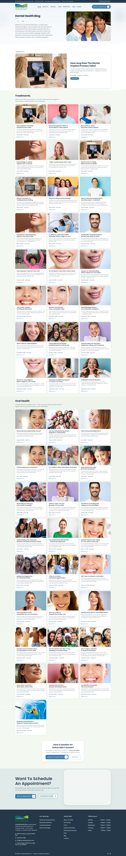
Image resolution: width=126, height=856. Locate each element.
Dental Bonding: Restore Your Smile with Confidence (90, 308)
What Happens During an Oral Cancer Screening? (25, 504)
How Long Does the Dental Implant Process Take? (85, 64)
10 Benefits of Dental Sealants (90, 380)
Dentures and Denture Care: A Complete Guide (56, 308)
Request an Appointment (55, 757)
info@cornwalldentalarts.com (25, 840)
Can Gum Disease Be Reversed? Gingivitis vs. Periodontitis (59, 432)
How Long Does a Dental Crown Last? (28, 271)
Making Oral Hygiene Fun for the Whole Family (24, 577)
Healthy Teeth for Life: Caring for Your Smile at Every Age (90, 540)
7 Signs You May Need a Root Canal (60, 162)
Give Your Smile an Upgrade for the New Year (57, 613)
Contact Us (75, 757)
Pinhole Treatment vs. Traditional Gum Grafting (25, 199)
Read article (75, 78)
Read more (19, 137)
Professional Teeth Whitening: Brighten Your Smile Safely (26, 235)
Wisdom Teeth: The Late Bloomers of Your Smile (56, 504)
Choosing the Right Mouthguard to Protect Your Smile (59, 380)
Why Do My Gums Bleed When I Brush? (29, 431)
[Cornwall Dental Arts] (21, 7)
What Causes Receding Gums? (91, 431)
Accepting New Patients (104, 1)
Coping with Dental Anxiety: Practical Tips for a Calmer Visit (59, 344)
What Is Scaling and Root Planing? (60, 198)
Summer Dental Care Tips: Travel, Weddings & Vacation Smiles (59, 649)
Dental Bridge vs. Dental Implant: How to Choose (24, 163)
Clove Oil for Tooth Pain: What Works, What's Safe (25, 686)
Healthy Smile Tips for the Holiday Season (94, 612)
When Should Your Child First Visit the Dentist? (88, 468)
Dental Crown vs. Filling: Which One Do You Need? (89, 163)
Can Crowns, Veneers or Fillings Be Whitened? (24, 308)
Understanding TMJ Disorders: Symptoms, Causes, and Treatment (92, 344)
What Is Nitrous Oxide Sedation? (27, 343)
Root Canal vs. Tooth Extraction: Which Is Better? (90, 126)
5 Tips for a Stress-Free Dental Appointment (57, 577)
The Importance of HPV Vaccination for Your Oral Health (27, 613)
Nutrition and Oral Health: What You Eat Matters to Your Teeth (27, 649)
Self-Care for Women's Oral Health (92, 576)
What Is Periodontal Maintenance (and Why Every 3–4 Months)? (92, 199)
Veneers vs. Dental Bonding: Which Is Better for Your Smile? (91, 272)
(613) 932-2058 (21, 838)
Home (18, 21)
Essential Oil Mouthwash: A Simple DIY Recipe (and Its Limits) (27, 722)
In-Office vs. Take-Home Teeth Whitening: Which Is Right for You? (60, 235)
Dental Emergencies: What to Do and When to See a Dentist (58, 126)
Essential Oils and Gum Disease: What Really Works (58, 686)
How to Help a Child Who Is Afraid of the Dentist (89, 649)
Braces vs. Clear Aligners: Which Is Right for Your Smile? (26, 380)
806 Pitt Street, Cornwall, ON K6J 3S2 (25, 834)
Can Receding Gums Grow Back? (27, 467)
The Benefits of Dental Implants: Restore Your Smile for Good (91, 235)
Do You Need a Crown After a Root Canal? (62, 271)
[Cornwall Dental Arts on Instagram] (110, 854)
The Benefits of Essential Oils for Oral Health (89, 686)
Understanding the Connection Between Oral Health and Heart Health (29, 540)
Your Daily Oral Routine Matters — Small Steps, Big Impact (59, 540)
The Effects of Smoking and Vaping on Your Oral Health (90, 504)
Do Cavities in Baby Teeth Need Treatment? (63, 467)
